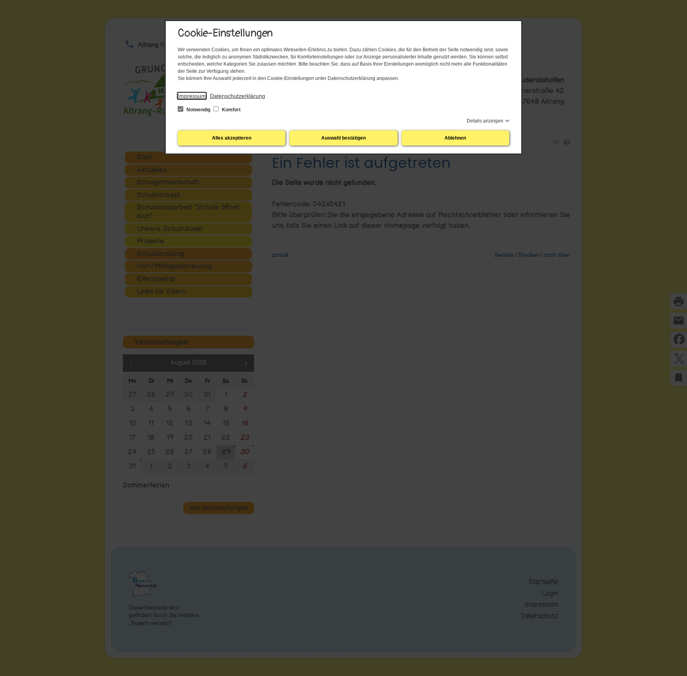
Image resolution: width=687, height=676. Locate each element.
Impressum (192, 96)
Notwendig (198, 110)
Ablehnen (455, 138)
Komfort (231, 110)
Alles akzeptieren (231, 138)
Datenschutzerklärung (237, 96)
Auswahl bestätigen (343, 138)
